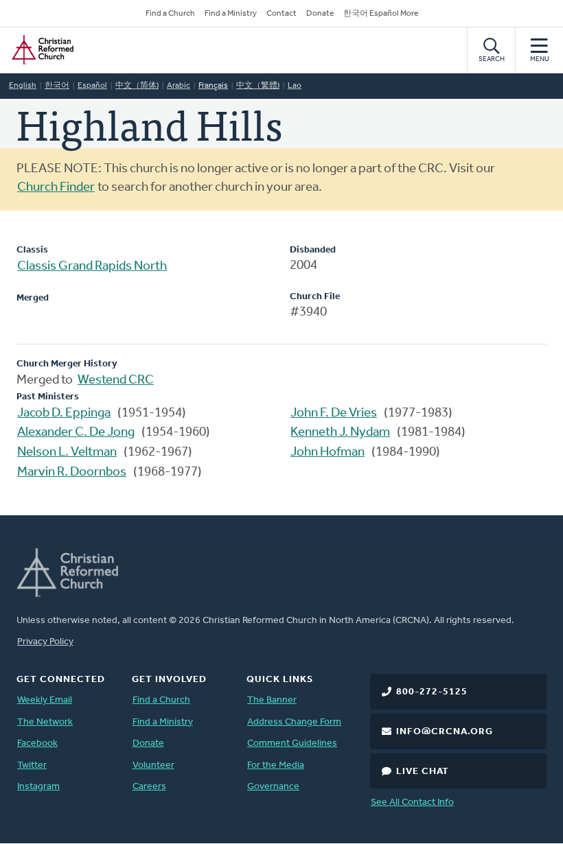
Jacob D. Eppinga (64, 413)
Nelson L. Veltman (67, 452)
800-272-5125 (432, 692)
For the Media (275, 765)
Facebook (37, 743)
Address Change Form (294, 722)
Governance (273, 787)
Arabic (178, 86)
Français (213, 86)
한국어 (57, 86)
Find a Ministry (231, 14)
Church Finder (56, 187)
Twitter (32, 765)
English (22, 86)
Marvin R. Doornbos (71, 472)
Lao (294, 86)
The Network (45, 722)
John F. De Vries (333, 413)
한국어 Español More (380, 14)
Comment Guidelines (292, 743)
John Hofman (327, 452)
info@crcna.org (444, 732)
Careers (149, 787)
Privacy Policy (45, 642)
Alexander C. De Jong (76, 432)
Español (92, 86)
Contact (281, 14)
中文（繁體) (257, 86)
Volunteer (153, 765)
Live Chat (422, 771)
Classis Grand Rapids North (92, 266)
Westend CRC (116, 380)
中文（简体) (137, 86)
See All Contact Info (412, 802)
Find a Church (170, 14)
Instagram (38, 787)
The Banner (272, 700)
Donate (320, 14)
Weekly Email (44, 700)
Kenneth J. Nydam (340, 432)
